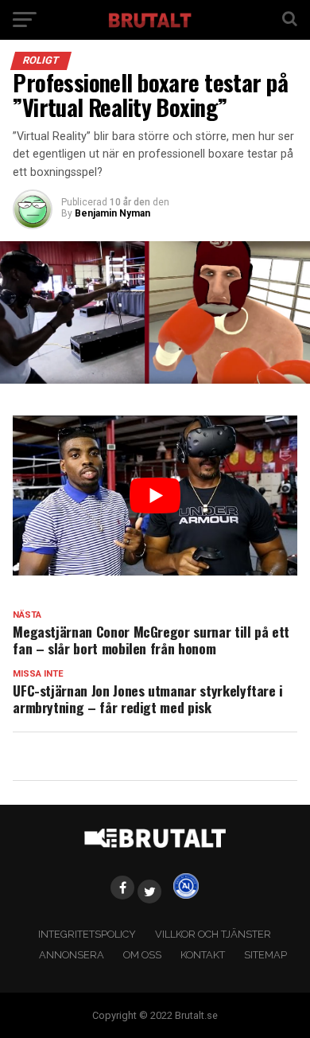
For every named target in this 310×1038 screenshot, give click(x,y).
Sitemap (265, 955)
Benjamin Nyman (112, 213)
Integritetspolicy (87, 934)
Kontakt (202, 955)
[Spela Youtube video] (155, 496)
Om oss (142, 955)
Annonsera (71, 955)
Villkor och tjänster (213, 934)
